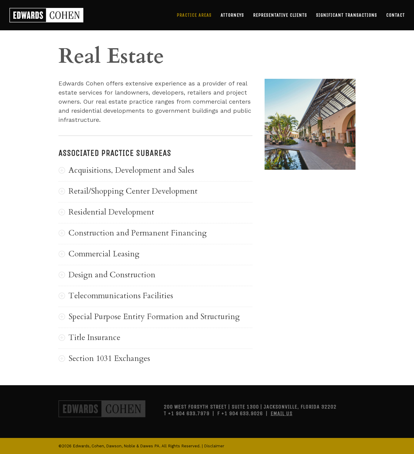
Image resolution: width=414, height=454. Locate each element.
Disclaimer (214, 446)
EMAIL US (281, 413)
